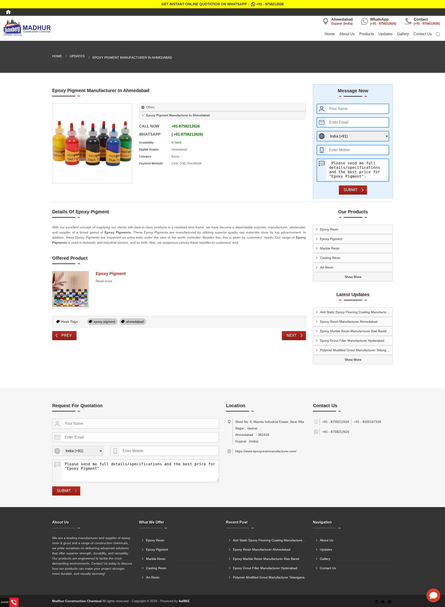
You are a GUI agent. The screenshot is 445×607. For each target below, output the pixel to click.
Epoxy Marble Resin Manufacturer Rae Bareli (353, 331)
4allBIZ (184, 601)
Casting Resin (330, 258)
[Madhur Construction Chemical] (74, 27)
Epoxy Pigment (111, 273)
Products (366, 34)
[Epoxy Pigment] (70, 290)
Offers (150, 107)
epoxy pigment (104, 321)
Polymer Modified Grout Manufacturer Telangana (356, 350)
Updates (385, 34)
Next (291, 335)
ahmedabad (135, 321)
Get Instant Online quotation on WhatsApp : (222, 4)
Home (330, 34)
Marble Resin (330, 248)
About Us (347, 34)
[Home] (8, 12)
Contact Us (422, 34)
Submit (350, 190)
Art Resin (327, 267)
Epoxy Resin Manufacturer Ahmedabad (349, 321)
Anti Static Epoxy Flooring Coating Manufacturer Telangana (356, 312)
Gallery (403, 34)
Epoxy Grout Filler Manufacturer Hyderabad (352, 340)
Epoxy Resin (329, 229)
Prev (66, 335)
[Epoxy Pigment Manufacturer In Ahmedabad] (92, 143)
